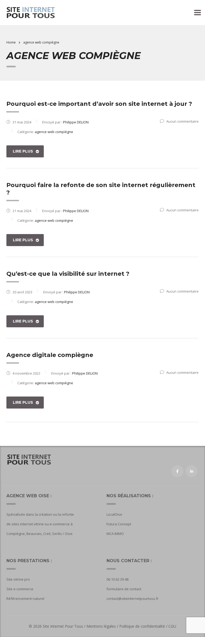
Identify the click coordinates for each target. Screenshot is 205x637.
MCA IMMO (115, 533)
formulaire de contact (124, 588)
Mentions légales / (102, 626)
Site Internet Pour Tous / (64, 626)
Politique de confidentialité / (143, 626)
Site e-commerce (19, 588)
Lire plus (23, 151)
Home (11, 42)
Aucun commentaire (182, 121)
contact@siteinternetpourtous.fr (133, 598)
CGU (172, 626)
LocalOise (114, 514)
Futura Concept (119, 524)
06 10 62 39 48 (117, 579)
